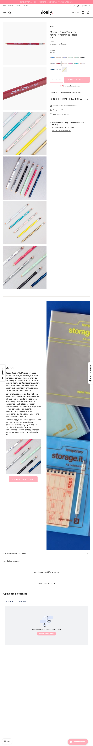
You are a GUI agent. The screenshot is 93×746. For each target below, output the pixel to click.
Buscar (18, 5)
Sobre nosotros (14, 561)
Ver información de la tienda (61, 130)
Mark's (52, 26)
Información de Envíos (16, 554)
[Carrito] (88, 12)
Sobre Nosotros (8, 5)
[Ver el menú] (4, 12)
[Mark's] (23, 456)
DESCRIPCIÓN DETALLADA (66, 99)
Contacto (26, 5)
